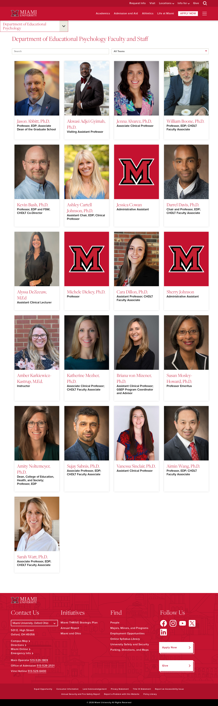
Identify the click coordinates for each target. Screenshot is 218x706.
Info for (182, 3)
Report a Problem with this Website (121, 694)
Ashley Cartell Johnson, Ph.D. (80, 207)
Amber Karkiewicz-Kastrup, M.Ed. (34, 378)
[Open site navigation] (204, 13)
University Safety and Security (129, 644)
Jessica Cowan (129, 204)
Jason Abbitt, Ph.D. (33, 121)
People (114, 622)
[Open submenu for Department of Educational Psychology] (63, 26)
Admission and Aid (126, 13)
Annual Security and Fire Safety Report (80, 694)
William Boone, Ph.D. (185, 121)
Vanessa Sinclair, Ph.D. (136, 466)
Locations (165, 3)
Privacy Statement (120, 689)
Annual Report (70, 628)
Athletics (147, 13)
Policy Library (150, 694)
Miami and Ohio (71, 633)
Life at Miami (165, 13)
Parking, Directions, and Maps (129, 650)
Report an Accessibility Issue (169, 689)
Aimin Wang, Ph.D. (183, 466)
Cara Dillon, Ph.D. (132, 292)
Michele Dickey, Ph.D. (86, 292)
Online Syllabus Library (125, 639)
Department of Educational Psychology (24, 26)
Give (196, 3)
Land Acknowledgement (95, 689)
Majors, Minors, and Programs (129, 628)
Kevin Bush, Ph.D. (32, 204)
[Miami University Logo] (24, 13)
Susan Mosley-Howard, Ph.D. (179, 378)
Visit (152, 3)
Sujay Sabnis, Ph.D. (83, 466)
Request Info (137, 3)
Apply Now (188, 13)
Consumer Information (67, 689)
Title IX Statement (142, 689)
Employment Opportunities (127, 633)
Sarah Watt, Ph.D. (32, 556)
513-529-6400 (37, 671)
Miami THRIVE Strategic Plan (79, 622)
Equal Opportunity (43, 689)
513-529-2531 (45, 665)
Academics (103, 13)
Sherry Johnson (180, 292)
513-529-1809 (39, 660)
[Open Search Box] (205, 3)
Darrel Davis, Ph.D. (183, 204)
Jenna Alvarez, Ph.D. (134, 121)
